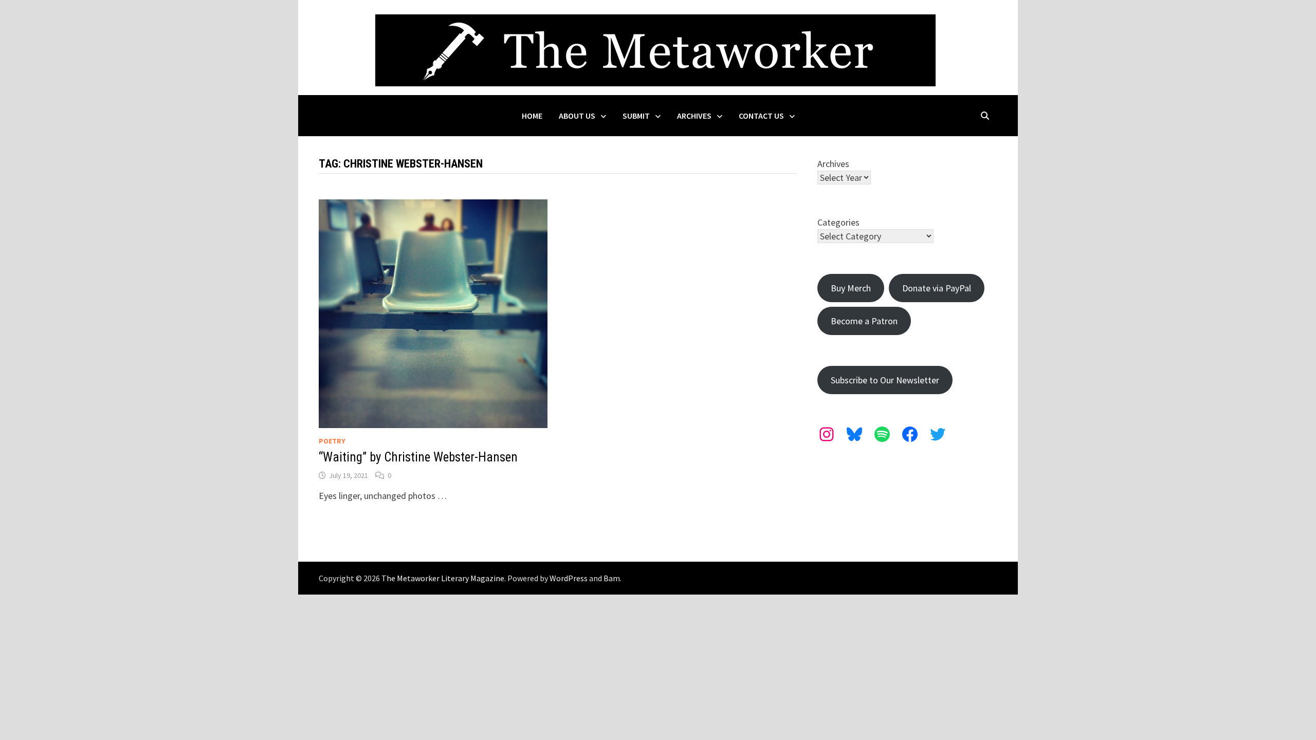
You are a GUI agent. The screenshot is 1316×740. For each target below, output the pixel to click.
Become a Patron (864, 321)
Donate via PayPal (936, 288)
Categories (838, 222)
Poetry (332, 441)
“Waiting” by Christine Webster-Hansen (418, 457)
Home (532, 115)
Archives (694, 115)
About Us (577, 115)
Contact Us (761, 115)
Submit (636, 115)
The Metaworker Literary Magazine (442, 578)
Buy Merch (851, 288)
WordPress (569, 578)
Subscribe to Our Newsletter (885, 380)
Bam (612, 578)
